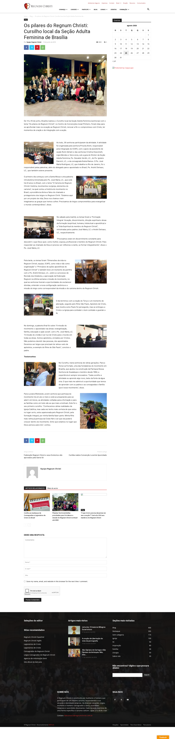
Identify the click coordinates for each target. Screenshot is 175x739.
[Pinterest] (37, 47)
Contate (74, 9)
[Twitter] (31, 47)
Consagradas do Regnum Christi (37, 651)
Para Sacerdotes (135, 725)
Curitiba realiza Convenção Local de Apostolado (88, 455)
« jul (114, 61)
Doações (115, 725)
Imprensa (104, 3)
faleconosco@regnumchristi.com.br (78, 715)
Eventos (114, 9)
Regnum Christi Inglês (33, 640)
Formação (123, 9)
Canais (102, 9)
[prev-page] (25, 524)
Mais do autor (53, 488)
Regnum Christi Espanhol (34, 637)
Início (25, 16)
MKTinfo (51, 725)
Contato (111, 3)
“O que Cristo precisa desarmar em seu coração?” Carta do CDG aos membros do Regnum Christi (93, 515)
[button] (148, 9)
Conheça (62, 9)
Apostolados (124, 725)
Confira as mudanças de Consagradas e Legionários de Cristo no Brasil (34, 515)
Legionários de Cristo (32, 644)
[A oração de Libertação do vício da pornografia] (74, 641)
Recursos (132, 3)
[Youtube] (127, 699)
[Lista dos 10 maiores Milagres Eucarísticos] (74, 630)
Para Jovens (147, 725)
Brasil (118, 3)
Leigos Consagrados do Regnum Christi (39, 655)
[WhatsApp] (42, 47)
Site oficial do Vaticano (33, 662)
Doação (125, 3)
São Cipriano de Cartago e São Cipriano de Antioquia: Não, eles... (94, 652)
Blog (95, 9)
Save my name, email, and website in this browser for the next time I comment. (57, 581)
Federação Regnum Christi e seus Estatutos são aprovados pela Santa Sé (43, 456)
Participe (85, 9)
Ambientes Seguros (94, 3)
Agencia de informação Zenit (35, 658)
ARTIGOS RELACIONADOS (35, 488)
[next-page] (29, 524)
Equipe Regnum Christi (34, 42)
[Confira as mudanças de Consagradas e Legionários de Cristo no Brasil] (37, 502)
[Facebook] (26, 47)
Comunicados (141, 3)
